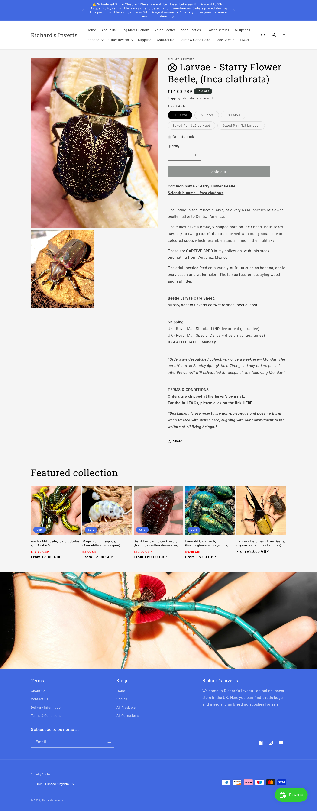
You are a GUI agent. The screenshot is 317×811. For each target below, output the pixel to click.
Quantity (173, 146)
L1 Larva (182, 116)
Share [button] (177, 441)
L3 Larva (235, 116)
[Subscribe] (109, 742)
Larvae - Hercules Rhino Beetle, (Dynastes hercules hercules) (260, 543)
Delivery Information (47, 707)
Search (121, 699)
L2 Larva (209, 116)
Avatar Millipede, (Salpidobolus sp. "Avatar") (55, 543)
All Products (126, 707)
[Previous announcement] (83, 10)
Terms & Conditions (46, 715)
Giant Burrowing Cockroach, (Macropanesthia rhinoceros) (156, 543)
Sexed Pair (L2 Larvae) (194, 126)
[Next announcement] (234, 10)
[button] (95, 40)
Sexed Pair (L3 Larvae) (243, 126)
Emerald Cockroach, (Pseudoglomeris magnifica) (207, 543)
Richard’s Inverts (53, 800)
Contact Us (39, 699)
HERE (247, 403)
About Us (38, 691)
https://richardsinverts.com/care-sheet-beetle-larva (212, 305)
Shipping (174, 98)
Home (121, 691)
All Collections (127, 715)
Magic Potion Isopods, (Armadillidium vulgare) (101, 543)
